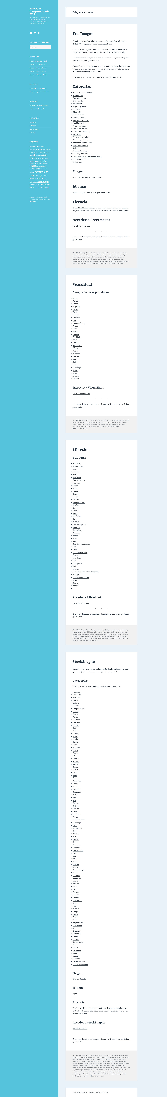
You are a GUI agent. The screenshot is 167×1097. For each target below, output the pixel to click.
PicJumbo (33, 126)
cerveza (101, 1059)
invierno (110, 634)
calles (95, 632)
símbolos (76, 263)
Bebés (75, 797)
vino (82, 1076)
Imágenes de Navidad (38, 109)
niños (96, 636)
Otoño (75, 842)
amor (42, 146)
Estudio (76, 864)
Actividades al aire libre (82, 142)
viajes (47, 187)
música (32, 172)
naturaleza (41, 172)
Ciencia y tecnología (80, 151)
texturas (33, 185)
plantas (113, 636)
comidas (34, 157)
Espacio (76, 895)
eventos (99, 257)
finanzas (87, 259)
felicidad (113, 422)
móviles (108, 1068)
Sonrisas (76, 867)
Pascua (75, 817)
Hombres (76, 747)
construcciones (34, 161)
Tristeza (76, 809)
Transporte (77, 162)
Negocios (76, 306)
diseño (88, 257)
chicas (107, 1059)
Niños (75, 488)
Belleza (75, 806)
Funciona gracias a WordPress (99, 1092)
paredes (112, 1070)
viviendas (104, 263)
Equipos (76, 839)
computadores (43, 158)
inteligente (102, 634)
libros (79, 424)
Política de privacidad (80, 1092)
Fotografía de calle (80, 552)
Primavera (77, 781)
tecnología (43, 181)
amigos (125, 1055)
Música (75, 342)
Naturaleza (77, 345)
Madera (76, 897)
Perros (75, 326)
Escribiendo (77, 900)
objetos (41, 176)
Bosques (76, 834)
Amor (75, 340)
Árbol (75, 373)
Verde (75, 513)
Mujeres (76, 376)
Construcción (78, 850)
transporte (45, 185)
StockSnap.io (84, 661)
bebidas (36, 152)
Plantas (76, 536)
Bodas (75, 795)
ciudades (43, 155)
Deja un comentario (116, 263)
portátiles (93, 1072)
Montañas (77, 878)
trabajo (39, 185)
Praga (75, 538)
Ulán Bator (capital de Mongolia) (85, 572)
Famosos (76, 109)
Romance (76, 356)
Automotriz (77, 104)
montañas (101, 1068)
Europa (76, 508)
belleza (41, 152)
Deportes (76, 847)
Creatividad (77, 945)
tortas (107, 1074)
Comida (76, 334)
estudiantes (115, 1063)
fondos (33, 165)
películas (103, 261)
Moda (75, 329)
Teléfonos (76, 814)
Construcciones (79, 480)
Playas (75, 301)
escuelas (101, 1063)
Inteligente (77, 477)
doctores (81, 1063)
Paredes (76, 892)
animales (35, 149)
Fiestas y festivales (80, 129)
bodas (120, 1057)
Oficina (75, 348)
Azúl (74, 474)
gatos (74, 424)
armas (80, 255)
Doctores (76, 875)
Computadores (78, 323)
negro (81, 1070)
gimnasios (107, 1065)
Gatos (75, 312)
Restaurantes (78, 942)
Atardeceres (77, 828)
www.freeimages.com (81, 226)
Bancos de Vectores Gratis (38, 75)
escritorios (37, 163)
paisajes (33, 179)
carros (47, 152)
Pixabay (32, 133)
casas (31, 155)
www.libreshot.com (81, 603)
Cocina (75, 889)
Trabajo (76, 379)
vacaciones (39, 187)
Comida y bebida (79, 123)
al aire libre (115, 253)
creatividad (110, 1061)
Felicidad (76, 337)
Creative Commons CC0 (84, 1011)
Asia (74, 469)
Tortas (75, 947)
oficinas (45, 176)
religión (32, 182)
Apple (75, 298)
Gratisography (34, 129)
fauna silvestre (119, 257)
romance (98, 426)
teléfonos (101, 1074)
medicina (32, 169)
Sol (74, 928)
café (44, 152)
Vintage (76, 574)
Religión (76, 148)
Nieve (75, 365)
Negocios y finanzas (80, 106)
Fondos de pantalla (80, 964)
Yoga (74, 831)
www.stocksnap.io (80, 1028)
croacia (75, 634)
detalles (80, 634)
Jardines (76, 956)
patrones (96, 261)
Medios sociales (79, 961)
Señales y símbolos (80, 154)
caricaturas (110, 255)
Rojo (74, 541)
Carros (75, 309)
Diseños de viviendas (81, 131)
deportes (43, 161)
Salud (75, 786)
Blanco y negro (78, 870)
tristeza (117, 1074)
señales (125, 261)
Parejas (76, 739)
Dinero (75, 767)
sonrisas (87, 1074)
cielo (33, 155)
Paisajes (76, 522)
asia (83, 632)
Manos (75, 881)
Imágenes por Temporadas (38, 105)
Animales (76, 463)
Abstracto (76, 845)
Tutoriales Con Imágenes (38, 88)
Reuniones (77, 792)
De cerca (76, 494)
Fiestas (75, 351)
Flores (75, 331)
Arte (74, 800)
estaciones (42, 163)
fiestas (82, 259)
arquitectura (45, 149)
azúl (86, 632)
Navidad (76, 315)
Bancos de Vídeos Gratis (37, 64)
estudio (121, 1063)
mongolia (76, 636)
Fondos (75, 472)
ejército (93, 257)
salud (36, 182)
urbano (32, 187)
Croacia (76, 499)
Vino (74, 859)
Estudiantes (77, 925)
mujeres (92, 424)
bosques (126, 1057)
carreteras (86, 1059)
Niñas (75, 861)
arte (31, 152)
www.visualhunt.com (81, 393)
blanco (90, 632)
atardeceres (99, 1057)
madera (75, 1068)
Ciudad (75, 491)
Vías (74, 836)
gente (38, 166)
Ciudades (76, 317)
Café (74, 320)
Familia (76, 725)
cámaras (79, 1059)
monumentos (44, 169)
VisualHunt (82, 284)
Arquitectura (78, 95)
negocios (34, 175)
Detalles (76, 505)
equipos (87, 1063)
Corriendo (77, 950)
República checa (79, 502)
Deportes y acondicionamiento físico (87, 156)
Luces (75, 853)
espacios (107, 1063)
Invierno (76, 586)
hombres (114, 1065)
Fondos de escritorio (81, 577)
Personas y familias (80, 145)
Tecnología (77, 367)
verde (126, 638)
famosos (110, 257)
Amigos (76, 761)
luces (124, 1065)
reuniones (76, 1074)
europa (86, 634)
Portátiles (76, 789)
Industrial (77, 134)
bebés (105, 1057)
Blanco (75, 583)
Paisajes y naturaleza (81, 137)
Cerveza (76, 939)
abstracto (34, 146)
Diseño (75, 733)
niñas (86, 1070)
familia (104, 257)
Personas (76, 354)
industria (43, 166)
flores (47, 163)
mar (83, 424)
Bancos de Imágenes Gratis (38, 61)
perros (81, 426)
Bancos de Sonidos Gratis (38, 68)
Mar (74, 359)
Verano (75, 555)
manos (81, 1068)
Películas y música (80, 140)
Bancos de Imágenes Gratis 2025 (39, 11)
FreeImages (83, 33)
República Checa (78, 638)
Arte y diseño (78, 101)
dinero (123, 1061)
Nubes (75, 497)
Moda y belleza (79, 115)
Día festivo (77, 516)
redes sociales (108, 1072)
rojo (85, 638)
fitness (86, 1065)
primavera (48, 179)
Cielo (75, 362)
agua (39, 146)
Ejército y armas (79, 98)
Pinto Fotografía (82, 253)
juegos (104, 259)
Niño (75, 906)
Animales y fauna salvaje (83, 92)
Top (74, 561)
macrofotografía (118, 634)
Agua (75, 580)
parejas (118, 1070)
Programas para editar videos (39, 92)
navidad (111, 424)
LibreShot (81, 449)
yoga (86, 1076)
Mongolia (76, 527)
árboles (75, 255)
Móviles (76, 936)
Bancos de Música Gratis (38, 71)
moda (37, 168)
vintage (79, 640)
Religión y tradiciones (81, 544)
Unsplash (33, 122)
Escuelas (76, 770)
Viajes (75, 370)
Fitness (75, 758)
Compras (76, 911)
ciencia (38, 155)
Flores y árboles (79, 117)
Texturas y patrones (81, 159)
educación (32, 163)
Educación (77, 112)
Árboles (76, 569)
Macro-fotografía (79, 524)
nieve (123, 424)
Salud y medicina (79, 126)
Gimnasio (76, 934)
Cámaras (76, 959)
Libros (75, 304)
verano (121, 638)
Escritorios (77, 931)
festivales (76, 259)
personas (41, 178)
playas (93, 426)
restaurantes (118, 1072)
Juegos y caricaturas (81, 120)
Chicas (75, 700)
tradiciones (99, 638)
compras (82, 1061)
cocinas (122, 1059)
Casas (75, 519)
